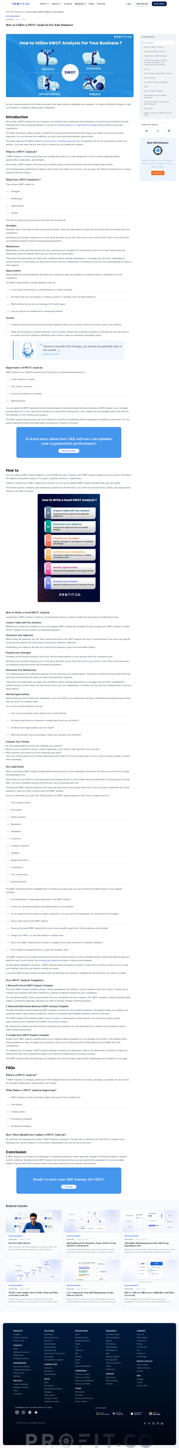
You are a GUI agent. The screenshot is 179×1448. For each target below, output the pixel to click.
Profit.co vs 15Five (82, 1377)
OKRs (15, 1349)
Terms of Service (143, 1368)
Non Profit (48, 1341)
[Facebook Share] (147, 131)
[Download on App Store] (137, 1413)
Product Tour (18, 1341)
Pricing (91, 4)
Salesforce (79, 1350)
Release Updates (112, 1356)
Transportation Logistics (53, 1360)
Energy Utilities (50, 1347)
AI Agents (68, 4)
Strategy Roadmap (20, 1358)
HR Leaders (48, 1385)
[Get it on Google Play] (102, 1413)
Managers (48, 1392)
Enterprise (101, 4)
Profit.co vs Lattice (82, 1374)
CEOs (46, 1382)
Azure (77, 1344)
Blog (7, 12)
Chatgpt (140, 1379)
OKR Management (17, 12)
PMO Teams (80, 1392)
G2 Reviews (110, 1369)
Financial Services (51, 1337)
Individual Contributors (53, 1389)
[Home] (20, 4)
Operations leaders (51, 1401)
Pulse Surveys (18, 1373)
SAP (76, 1353)
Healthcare (48, 1334)
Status (108, 1366)
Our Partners (142, 1347)
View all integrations (83, 1366)
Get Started (157, 173)
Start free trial (142, 4)
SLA (138, 1350)
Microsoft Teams (81, 1337)
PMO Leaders (49, 1395)
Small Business (50, 1374)
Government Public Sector (54, 1353)
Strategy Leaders (51, 1398)
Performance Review (21, 1366)
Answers (109, 1384)
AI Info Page (141, 1356)
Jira (76, 1347)
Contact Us (141, 1353)
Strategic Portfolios (20, 1387)
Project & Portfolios (20, 1384)
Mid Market (48, 1371)
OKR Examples (112, 1347)
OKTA (77, 1363)
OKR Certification (113, 1337)
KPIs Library (111, 1344)
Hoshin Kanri (18, 1355)
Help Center (110, 1377)
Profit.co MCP (142, 1385)
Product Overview (20, 1337)
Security (140, 1371)
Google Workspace (82, 1341)
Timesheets (17, 1394)
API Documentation (113, 1363)
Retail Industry (50, 1344)
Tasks (15, 1390)
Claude (139, 1382)
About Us (140, 1334)
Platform (43, 4)
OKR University (112, 1380)
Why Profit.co (142, 1337)
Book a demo (159, 4)
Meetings (17, 1376)
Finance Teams (81, 1401)
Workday (78, 1356)
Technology (48, 1356)
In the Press (141, 1341)
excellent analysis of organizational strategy (77, 125)
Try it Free (69, 1187)
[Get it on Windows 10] (155, 1413)
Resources (79, 4)
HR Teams (79, 1395)
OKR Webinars (111, 1350)
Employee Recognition (22, 1370)
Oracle (77, 1360)
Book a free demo (68, 451)
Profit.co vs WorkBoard (84, 1380)
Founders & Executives (84, 1398)
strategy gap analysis (48, 960)
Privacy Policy (142, 1365)
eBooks (109, 1341)
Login (129, 4)
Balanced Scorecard (21, 1352)
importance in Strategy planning (60, 141)
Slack (77, 1334)
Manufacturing (50, 1350)
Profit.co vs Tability (82, 1384)
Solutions (55, 4)
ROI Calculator (111, 1360)
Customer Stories (113, 1334)
